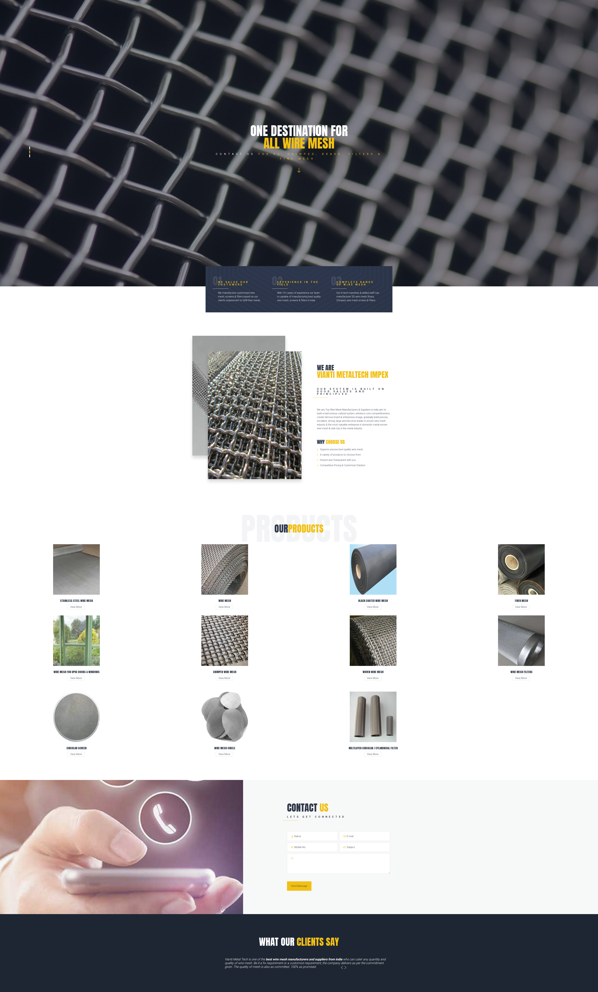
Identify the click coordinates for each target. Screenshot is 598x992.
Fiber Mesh (521, 601)
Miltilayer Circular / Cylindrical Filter (373, 748)
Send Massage (299, 885)
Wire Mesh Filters (521, 672)
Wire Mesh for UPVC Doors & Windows (77, 672)
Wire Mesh (224, 601)
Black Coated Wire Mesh (373, 601)
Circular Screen (76, 748)
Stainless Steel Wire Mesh (76, 601)
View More (76, 606)
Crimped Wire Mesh (224, 672)
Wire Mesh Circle (224, 748)
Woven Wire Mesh (373, 672)
